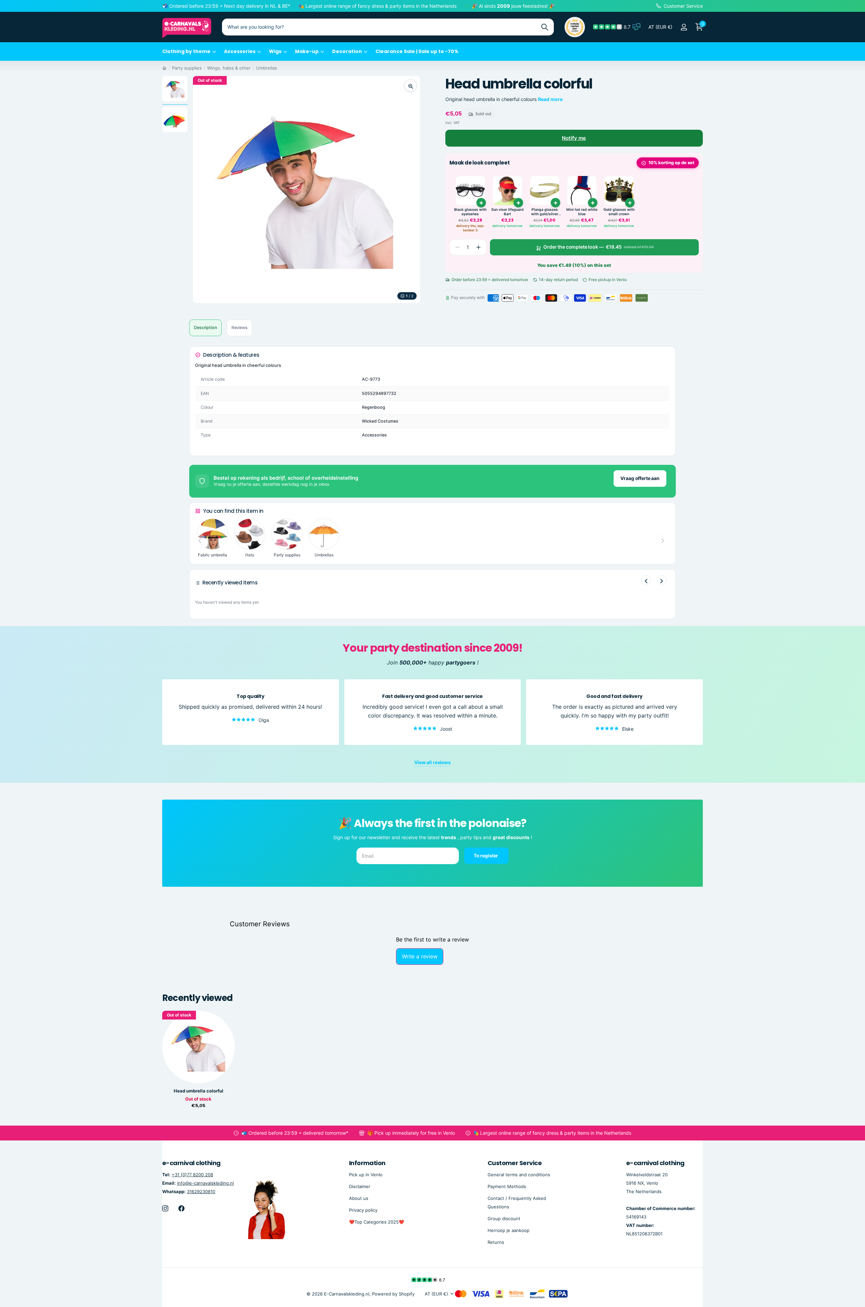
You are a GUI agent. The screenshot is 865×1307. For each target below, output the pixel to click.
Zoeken (544, 27)
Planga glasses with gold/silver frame (544, 212)
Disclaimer (359, 1186)
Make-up (307, 51)
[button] (478, 247)
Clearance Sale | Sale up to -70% (417, 51)
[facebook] (181, 1208)
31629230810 (201, 1191)
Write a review (420, 956)
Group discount (504, 1218)
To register (486, 855)
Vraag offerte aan (640, 478)
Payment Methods (507, 1186)
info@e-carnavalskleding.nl (205, 1182)
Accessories (239, 51)
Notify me (574, 138)
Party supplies (187, 68)
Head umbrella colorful (198, 1091)
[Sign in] (684, 27)
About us (358, 1198)
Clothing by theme (186, 51)
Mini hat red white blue (581, 212)
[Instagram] (165, 1208)
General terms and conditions (519, 1174)
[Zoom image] (410, 85)
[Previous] (646, 580)
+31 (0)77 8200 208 (192, 1174)
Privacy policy (363, 1209)
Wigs (275, 51)
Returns (496, 1242)
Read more (550, 99)
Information (367, 1163)
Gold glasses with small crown (619, 212)
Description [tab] (205, 327)
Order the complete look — (598, 247)
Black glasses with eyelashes (470, 212)
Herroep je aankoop (508, 1230)
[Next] (662, 580)
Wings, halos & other (229, 68)
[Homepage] (164, 68)
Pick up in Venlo (365, 1174)
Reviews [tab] (239, 327)
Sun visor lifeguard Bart (507, 212)
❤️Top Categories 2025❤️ (376, 1222)
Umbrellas (266, 68)
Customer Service (515, 1163)
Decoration (347, 51)
